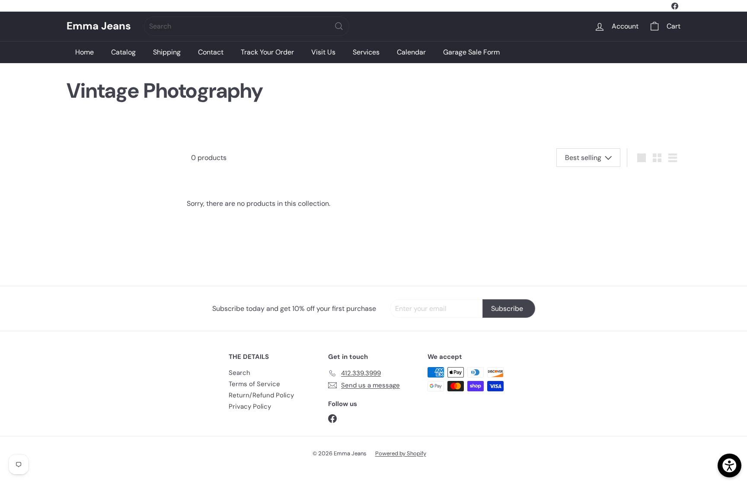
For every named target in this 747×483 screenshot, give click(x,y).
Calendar (411, 52)
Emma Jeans (99, 26)
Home (84, 52)
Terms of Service (254, 384)
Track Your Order (267, 52)
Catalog (123, 52)
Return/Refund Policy (261, 395)
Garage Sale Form (471, 52)
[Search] (339, 26)
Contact (210, 52)
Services (366, 52)
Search (239, 372)
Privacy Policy (250, 406)
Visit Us (323, 52)
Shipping (167, 52)
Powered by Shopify (400, 453)
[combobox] (246, 26)
